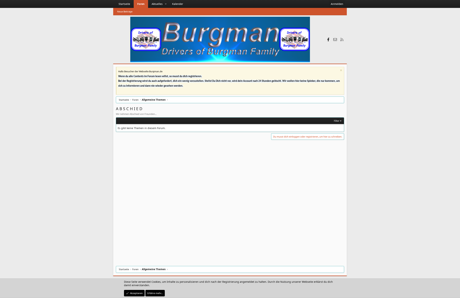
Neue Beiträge (124, 11)
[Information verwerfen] (340, 71)
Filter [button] (336, 120)
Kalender (177, 4)
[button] (166, 4)
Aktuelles (157, 4)
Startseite (124, 4)
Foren (140, 4)
